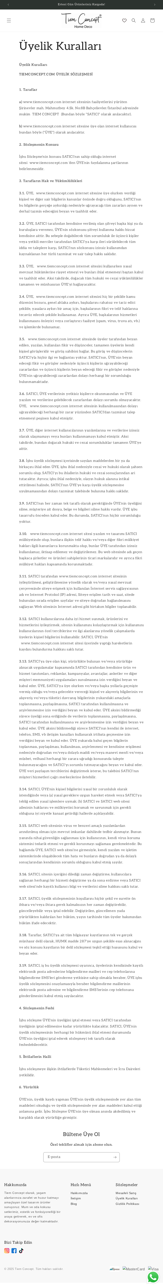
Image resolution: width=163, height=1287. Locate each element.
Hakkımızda (79, 1193)
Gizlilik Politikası (127, 1203)
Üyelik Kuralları (127, 1198)
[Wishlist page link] (124, 20)
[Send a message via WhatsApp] (153, 1277)
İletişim (76, 1198)
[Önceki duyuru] (8, 4)
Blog (74, 1203)
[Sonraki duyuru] (154, 4)
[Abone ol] (114, 1157)
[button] (9, 20)
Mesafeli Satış (126, 1193)
